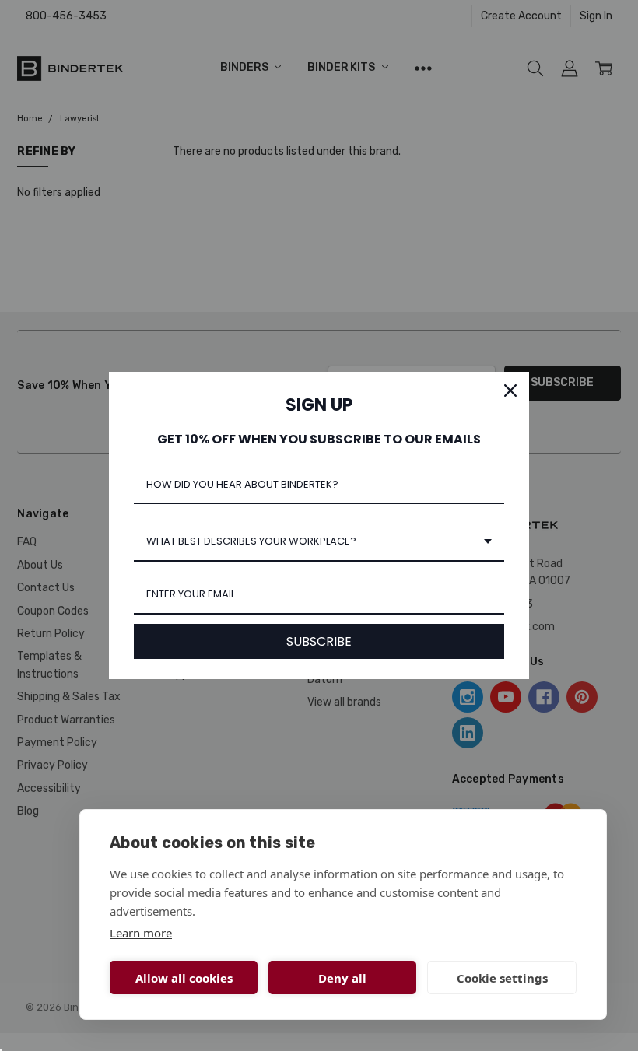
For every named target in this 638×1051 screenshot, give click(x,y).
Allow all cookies (184, 978)
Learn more (141, 933)
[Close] (510, 390)
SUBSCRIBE (319, 641)
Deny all (342, 978)
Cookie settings (502, 978)
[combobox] (319, 542)
